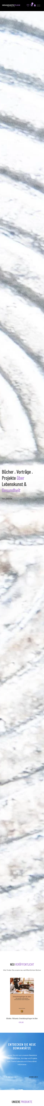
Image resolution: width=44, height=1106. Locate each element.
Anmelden (33, 1077)
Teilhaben (7, 499)
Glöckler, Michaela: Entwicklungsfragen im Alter (22, 1018)
